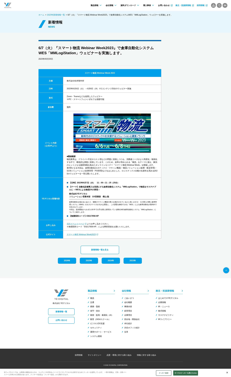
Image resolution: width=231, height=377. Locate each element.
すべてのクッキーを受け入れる (186, 373)
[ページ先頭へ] (226, 270)
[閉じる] (227, 372)
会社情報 (126, 291)
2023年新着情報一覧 (56, 15)
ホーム (41, 15)
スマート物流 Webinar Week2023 (81, 234)
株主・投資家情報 (165, 291)
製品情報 (92, 291)
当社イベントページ (75, 224)
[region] (115, 373)
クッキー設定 (163, 373)
